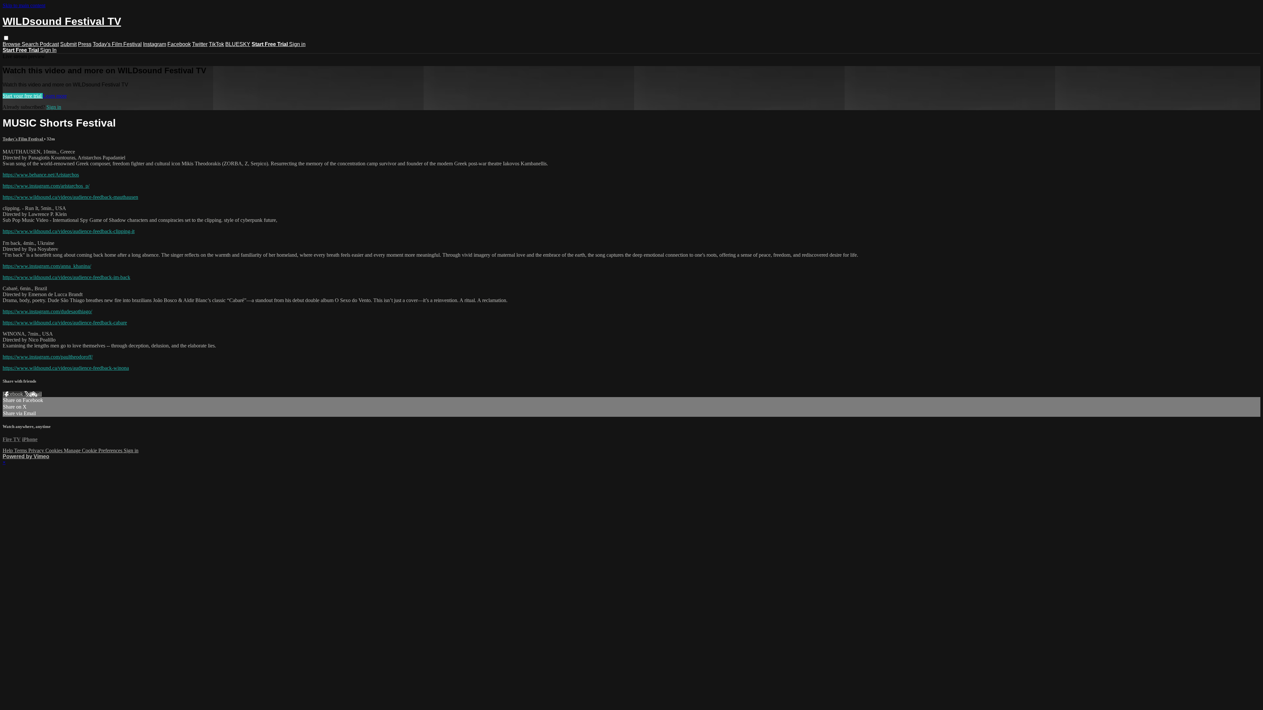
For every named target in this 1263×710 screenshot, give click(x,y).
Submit (68, 44)
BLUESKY (237, 44)
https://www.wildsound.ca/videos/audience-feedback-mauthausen (70, 197)
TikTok (216, 44)
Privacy (36, 450)
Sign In (48, 50)
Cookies (54, 450)
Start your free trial (23, 96)
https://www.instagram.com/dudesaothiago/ (47, 311)
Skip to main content (24, 5)
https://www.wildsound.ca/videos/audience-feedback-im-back (66, 277)
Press (84, 44)
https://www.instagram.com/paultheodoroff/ (48, 357)
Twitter (200, 44)
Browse (12, 44)
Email (36, 394)
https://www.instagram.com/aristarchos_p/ (46, 186)
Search (31, 44)
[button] (6, 38)
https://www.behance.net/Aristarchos (41, 175)
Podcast (49, 44)
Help (8, 450)
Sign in (297, 44)
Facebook (179, 44)
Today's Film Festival (117, 44)
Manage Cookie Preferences (94, 450)
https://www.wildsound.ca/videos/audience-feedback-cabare (65, 322)
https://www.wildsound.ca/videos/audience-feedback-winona (66, 368)
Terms (21, 450)
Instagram (154, 44)
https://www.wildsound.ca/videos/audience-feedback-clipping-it (69, 231)
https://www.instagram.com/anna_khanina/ (47, 266)
